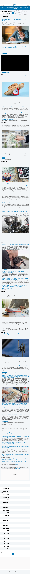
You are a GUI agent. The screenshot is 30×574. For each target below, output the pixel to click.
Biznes (2, 210)
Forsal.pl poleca (4, 434)
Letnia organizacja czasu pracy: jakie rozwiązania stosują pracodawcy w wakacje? (15, 75)
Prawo (2, 242)
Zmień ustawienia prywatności (17, 570)
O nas (3, 570)
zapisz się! (16, 464)
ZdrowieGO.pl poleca (5, 457)
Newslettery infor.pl (5, 463)
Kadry (2, 74)
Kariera (6, 571)
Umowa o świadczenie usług (11, 372)
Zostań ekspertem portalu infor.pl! (8, 466)
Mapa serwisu (21, 571)
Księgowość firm (4, 161)
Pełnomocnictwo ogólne (8, 288)
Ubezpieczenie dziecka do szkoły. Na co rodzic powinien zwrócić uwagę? (18, 53)
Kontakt (12, 571)
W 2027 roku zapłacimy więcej (5, 183)
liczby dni (7, 72)
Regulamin (24, 570)
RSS (9, 571)
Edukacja (3, 291)
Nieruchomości (4, 122)
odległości (7, 421)
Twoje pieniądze (4, 373)
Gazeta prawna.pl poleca (6, 424)
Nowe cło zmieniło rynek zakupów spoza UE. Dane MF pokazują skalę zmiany (14, 235)
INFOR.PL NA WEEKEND (6, 18)
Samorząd (3, 332)
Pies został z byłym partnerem (5, 269)
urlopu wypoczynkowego (10, 119)
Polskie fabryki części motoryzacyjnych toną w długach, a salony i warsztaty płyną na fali (15, 211)
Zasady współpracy (17, 468)
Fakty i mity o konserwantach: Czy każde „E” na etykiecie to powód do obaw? (14, 461)
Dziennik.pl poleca (5, 445)
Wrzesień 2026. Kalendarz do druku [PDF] (8, 327)
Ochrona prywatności (8, 570)
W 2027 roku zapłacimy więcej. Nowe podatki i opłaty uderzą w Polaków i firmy (14, 162)
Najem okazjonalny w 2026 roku (6, 44)
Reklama (16, 571)
